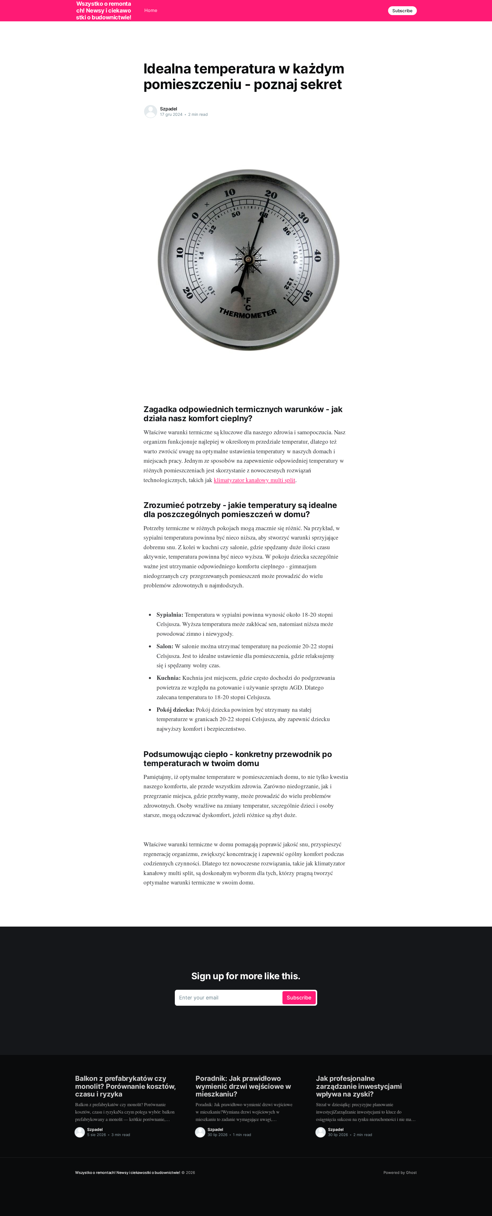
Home (150, 10)
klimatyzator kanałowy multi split (254, 480)
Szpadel (168, 109)
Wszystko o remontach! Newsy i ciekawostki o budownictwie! (127, 1172)
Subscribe (402, 10)
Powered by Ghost (400, 1172)
